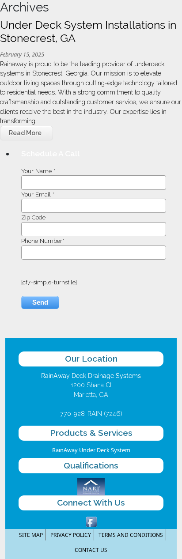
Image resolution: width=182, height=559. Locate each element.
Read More (25, 132)
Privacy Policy (70, 535)
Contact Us (91, 550)
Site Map (31, 535)
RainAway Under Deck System (91, 450)
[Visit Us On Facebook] (91, 521)
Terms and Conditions (131, 535)
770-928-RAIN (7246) (91, 413)
